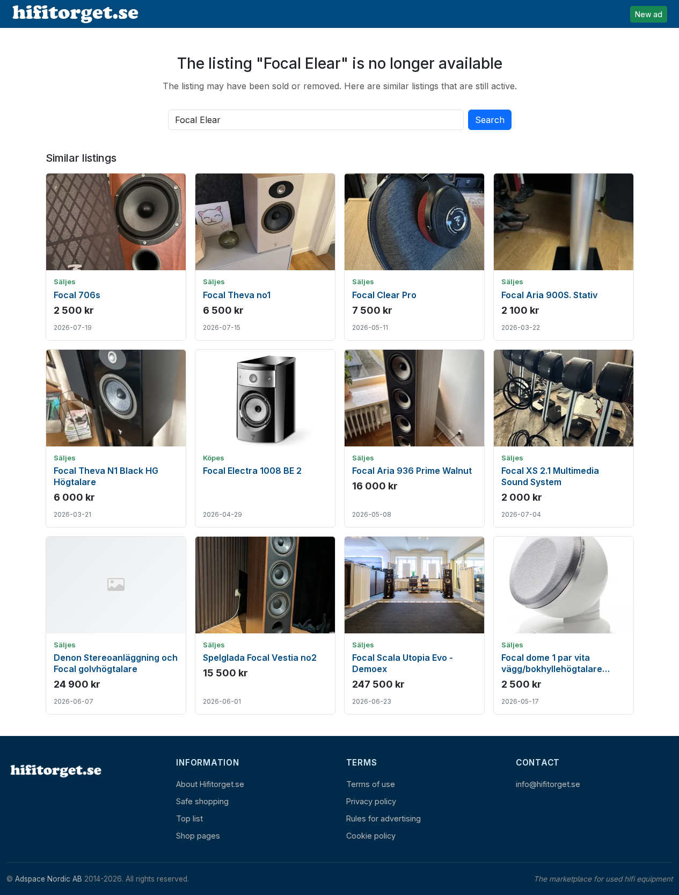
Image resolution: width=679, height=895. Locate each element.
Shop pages (198, 835)
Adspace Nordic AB (48, 879)
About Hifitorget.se (210, 784)
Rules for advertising (383, 818)
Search (490, 119)
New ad (648, 14)
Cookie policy (371, 835)
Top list (189, 818)
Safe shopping (202, 801)
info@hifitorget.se (548, 784)
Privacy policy (371, 801)
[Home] (54, 770)
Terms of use (370, 784)
